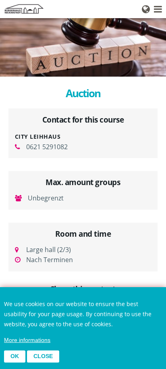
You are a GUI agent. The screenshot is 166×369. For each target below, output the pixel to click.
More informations (27, 340)
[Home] (83, 9)
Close (43, 356)
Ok (14, 356)
